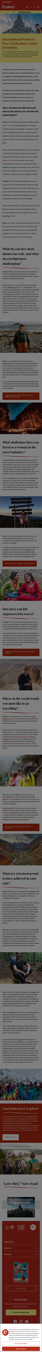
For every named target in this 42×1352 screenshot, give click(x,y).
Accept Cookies (21, 1349)
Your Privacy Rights (21, 1343)
